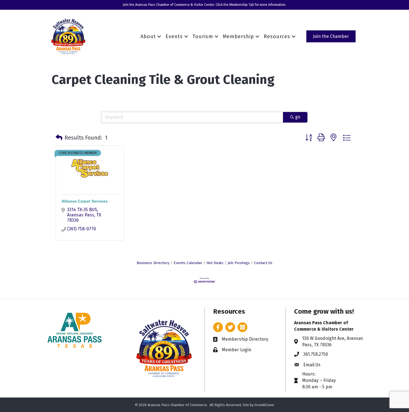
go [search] (297, 117)
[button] (59, 138)
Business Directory (153, 262)
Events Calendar (188, 262)
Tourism (203, 36)
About (148, 36)
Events (174, 36)
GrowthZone (264, 405)
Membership (238, 36)
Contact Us (263, 262)
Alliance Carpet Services (84, 201)
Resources (277, 36)
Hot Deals (214, 262)
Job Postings (239, 262)
